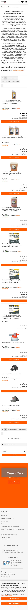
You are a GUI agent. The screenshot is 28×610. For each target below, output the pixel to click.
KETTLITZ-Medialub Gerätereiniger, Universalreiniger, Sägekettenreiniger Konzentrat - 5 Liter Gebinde (11, 173)
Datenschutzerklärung (6, 595)
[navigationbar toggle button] (26, 2)
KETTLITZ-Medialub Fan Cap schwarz (11, 374)
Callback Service (5, 537)
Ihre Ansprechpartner (18, 70)
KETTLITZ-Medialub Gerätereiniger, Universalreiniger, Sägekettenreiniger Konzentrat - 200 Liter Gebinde (11, 281)
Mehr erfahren (14, 482)
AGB (2, 532)
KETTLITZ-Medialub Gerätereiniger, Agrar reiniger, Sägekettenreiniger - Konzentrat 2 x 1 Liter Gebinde (13, 137)
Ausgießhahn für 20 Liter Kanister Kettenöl (13, 342)
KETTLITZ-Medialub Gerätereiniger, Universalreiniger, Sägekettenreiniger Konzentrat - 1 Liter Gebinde (11, 101)
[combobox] (12, 77)
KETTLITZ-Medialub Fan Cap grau (10, 405)
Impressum (4, 515)
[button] (2, 77)
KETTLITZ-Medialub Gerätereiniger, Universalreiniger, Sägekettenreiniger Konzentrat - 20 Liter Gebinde (11, 209)
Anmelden (14, 455)
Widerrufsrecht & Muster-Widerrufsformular (12, 529)
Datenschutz (4, 521)
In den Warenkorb (14, 121)
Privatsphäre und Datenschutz (9, 534)
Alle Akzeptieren (14, 598)
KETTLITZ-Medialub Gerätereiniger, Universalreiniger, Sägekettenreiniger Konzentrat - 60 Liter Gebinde (11, 245)
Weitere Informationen (14, 607)
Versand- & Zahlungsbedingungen (10, 526)
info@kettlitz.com (10, 69)
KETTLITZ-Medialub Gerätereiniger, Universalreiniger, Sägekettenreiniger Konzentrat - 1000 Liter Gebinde (11, 316)
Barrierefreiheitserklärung (7, 518)
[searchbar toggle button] (19, 2)
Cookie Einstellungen (6, 540)
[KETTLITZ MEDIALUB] (3, 2)
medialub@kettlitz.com (15, 552)
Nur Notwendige (14, 603)
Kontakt (3, 524)
